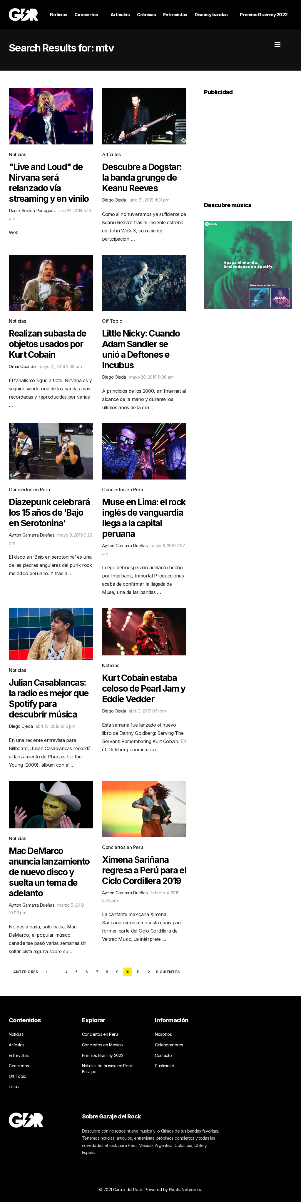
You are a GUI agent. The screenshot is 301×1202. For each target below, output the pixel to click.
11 (137, 972)
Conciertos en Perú (29, 489)
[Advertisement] (248, 144)
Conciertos (86, 14)
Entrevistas (175, 14)
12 (148, 972)
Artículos (120, 14)
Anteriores (25, 972)
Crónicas (146, 14)
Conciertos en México (102, 1044)
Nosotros (163, 1034)
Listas (14, 1086)
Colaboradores (169, 1044)
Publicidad (164, 1065)
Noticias (58, 14)
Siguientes (167, 972)
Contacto (163, 1055)
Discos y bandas (211, 14)
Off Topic (112, 321)
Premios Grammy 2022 (263, 14)
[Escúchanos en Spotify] (248, 264)
